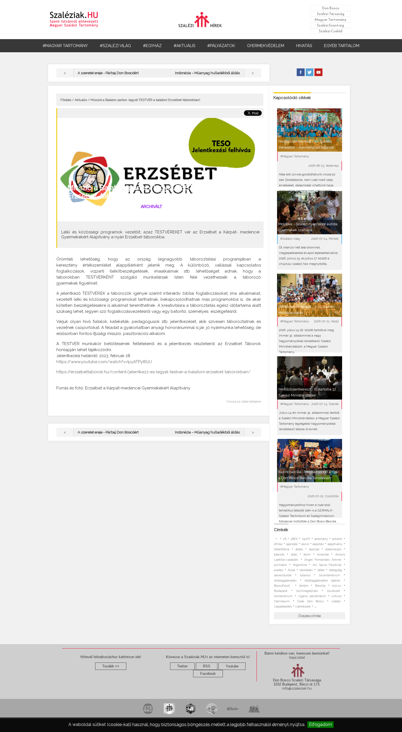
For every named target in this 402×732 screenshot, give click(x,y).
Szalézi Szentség (330, 25)
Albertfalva (281, 549)
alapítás (318, 544)
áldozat (314, 549)
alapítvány (335, 544)
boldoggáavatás (285, 580)
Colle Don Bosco (310, 601)
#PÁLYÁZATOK (221, 45)
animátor (280, 565)
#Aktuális (124, 206)
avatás (278, 570)
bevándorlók (283, 575)
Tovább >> (110, 666)
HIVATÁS (304, 45)
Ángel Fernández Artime (323, 560)
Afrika (278, 544)
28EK (294, 539)
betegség (335, 570)
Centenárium (283, 596)
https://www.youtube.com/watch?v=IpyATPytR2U (104, 361)
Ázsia (291, 570)
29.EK (306, 539)
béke (320, 570)
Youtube (232, 666)
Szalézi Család (330, 31)
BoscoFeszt (283, 586)
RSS (206, 666)
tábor (79, 215)
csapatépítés (283, 606)
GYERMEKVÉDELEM (265, 45)
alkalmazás (333, 549)
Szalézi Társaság (330, 13)
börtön (303, 586)
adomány (321, 539)
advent (337, 539)
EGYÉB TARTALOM (341, 45)
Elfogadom (320, 724)
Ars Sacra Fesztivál (327, 565)
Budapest (280, 591)
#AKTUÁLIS (184, 45)
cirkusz (336, 596)
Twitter (182, 666)
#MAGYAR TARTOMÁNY (65, 45)
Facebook (208, 674)
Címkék (281, 529)
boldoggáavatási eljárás (322, 580)
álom (307, 554)
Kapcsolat (297, 657)
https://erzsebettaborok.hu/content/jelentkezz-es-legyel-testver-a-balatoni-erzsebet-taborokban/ (153, 371)
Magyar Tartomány (330, 19)
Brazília (320, 586)
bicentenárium (329, 575)
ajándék (292, 544)
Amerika (323, 554)
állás (294, 554)
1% (284, 539)
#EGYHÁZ (152, 45)
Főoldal (65, 100)
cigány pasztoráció (312, 596)
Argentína (300, 565)
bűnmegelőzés (307, 591)
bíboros (305, 575)
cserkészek (303, 606)
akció (305, 544)
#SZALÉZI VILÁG (115, 45)
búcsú (336, 586)
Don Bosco (330, 8)
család (335, 601)
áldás (299, 549)
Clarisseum (282, 601)
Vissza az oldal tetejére (243, 401)
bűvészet (333, 591)
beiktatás (306, 570)
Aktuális (81, 100)
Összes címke (309, 616)
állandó (279, 554)
